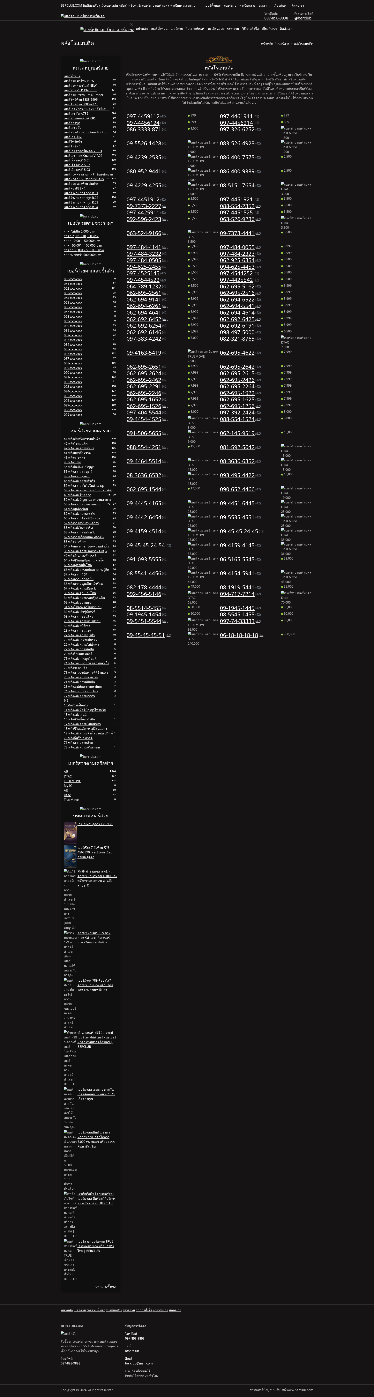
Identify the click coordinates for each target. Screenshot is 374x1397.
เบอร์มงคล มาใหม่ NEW (80, 85)
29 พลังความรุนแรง (77, 630)
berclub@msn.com (139, 1363)
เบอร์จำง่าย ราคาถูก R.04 (81, 207)
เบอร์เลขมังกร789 (76, 113)
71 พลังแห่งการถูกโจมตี (80, 658)
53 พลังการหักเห (75, 541)
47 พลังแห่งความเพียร (79, 448)
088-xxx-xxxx (73, 363)
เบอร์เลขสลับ (72, 127)
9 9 (66, 700)
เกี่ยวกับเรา (281, 5)
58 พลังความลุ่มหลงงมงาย (82, 504)
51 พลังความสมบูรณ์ (78, 471)
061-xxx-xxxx (73, 284)
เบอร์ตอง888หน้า (75, 188)
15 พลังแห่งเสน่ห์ (75, 714)
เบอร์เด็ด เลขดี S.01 (77, 160)
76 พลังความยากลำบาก (80, 742)
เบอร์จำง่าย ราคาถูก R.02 (81, 198)
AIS (66, 771)
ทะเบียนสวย (247, 5)
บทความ (265, 5)
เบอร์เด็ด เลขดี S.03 (77, 169)
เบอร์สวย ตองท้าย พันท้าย (81, 184)
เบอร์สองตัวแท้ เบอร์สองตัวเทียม (85, 132)
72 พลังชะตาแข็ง (75, 668)
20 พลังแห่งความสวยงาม (81, 677)
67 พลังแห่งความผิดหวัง (80, 588)
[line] (311, 5)
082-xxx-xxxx (73, 335)
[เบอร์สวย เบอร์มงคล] (83, 15)
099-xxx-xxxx (73, 414)
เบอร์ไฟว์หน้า (73, 141)
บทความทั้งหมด (106, 1286)
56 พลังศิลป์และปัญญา (79, 467)
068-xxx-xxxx (73, 316)
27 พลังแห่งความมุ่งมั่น (79, 635)
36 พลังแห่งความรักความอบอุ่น (85, 551)
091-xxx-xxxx (73, 377)
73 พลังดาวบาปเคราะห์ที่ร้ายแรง (86, 672)
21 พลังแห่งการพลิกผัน (79, 682)
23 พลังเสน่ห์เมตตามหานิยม (83, 686)
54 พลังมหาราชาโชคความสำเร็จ (86, 546)
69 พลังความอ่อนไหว (78, 616)
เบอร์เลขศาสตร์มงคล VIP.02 (83, 155)
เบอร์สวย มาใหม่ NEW (79, 81)
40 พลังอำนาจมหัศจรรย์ (80, 556)
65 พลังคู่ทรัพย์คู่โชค (78, 565)
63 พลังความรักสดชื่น (79, 579)
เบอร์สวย (230, 5)
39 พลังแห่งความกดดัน (79, 513)
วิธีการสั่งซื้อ (250, 28)
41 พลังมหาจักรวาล (77, 453)
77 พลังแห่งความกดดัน (79, 696)
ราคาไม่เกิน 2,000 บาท (79, 231)
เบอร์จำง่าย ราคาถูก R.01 (81, 193)
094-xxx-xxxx (73, 391)
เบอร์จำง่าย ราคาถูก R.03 (81, 202)
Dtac (67, 795)
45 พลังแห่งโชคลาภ (77, 495)
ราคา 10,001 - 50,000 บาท (82, 241)
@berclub (302, 18)
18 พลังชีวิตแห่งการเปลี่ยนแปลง (85, 728)
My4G (68, 786)
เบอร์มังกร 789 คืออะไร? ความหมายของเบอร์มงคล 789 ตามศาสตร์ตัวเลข (95, 985)
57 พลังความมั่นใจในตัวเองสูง (84, 485)
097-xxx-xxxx (73, 405)
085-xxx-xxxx (73, 349)
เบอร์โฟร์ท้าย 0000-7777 (81, 104)
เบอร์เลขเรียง (73, 137)
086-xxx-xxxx (73, 354)
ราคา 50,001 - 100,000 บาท (83, 245)
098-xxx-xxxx (73, 410)
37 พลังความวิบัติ (75, 574)
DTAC (68, 776)
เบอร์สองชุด (72, 123)
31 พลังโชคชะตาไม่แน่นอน (82, 607)
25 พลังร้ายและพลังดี (78, 654)
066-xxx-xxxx (73, 307)
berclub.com (71, 5)
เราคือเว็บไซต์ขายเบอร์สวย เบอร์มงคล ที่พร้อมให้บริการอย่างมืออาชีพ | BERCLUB (97, 1198)
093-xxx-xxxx (73, 386)
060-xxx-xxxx (73, 279)
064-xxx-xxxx (73, 298)
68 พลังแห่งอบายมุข (77, 602)
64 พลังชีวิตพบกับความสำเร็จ (84, 560)
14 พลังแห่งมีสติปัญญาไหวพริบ (85, 710)
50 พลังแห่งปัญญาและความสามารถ (88, 499)
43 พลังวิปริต (72, 462)
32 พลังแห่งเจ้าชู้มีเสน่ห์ (79, 612)
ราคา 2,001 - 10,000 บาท (81, 236)
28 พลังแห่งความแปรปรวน (82, 621)
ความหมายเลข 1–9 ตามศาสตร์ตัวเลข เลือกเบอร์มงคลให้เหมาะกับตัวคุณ (94, 937)
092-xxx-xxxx (73, 382)
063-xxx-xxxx (73, 293)
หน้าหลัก (142, 28)
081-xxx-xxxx (73, 330)
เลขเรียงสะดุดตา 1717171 (95, 824)
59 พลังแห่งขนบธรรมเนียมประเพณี (88, 490)
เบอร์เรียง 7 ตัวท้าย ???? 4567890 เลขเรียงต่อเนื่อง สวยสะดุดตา (95, 852)
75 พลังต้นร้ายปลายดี (78, 738)
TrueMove (71, 800)
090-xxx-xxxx (73, 372)
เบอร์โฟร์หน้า (73, 146)
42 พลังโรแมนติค (76, 443)
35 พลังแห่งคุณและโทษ (80, 593)
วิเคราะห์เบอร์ (195, 28)
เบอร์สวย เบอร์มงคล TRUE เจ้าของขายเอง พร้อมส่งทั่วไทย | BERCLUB (96, 1246)
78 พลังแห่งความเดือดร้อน (82, 747)
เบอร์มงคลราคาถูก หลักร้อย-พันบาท (88, 174)
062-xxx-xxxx (73, 288)
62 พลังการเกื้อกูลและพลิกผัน (84, 537)
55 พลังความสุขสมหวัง (79, 532)
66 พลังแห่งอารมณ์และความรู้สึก (86, 570)
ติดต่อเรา (298, 5)
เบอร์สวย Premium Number (83, 95)
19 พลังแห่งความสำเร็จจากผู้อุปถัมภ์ (88, 733)
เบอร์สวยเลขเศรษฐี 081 (80, 118)
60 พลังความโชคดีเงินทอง (82, 518)
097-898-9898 (276, 18)
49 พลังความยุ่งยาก (77, 476)
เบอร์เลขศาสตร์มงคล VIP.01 (83, 151)
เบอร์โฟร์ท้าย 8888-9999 (81, 99)
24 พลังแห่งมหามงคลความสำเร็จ (86, 663)
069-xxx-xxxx (73, 321)
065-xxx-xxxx (73, 302)
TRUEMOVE (72, 781)
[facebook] (308, 5)
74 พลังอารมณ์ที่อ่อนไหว (81, 691)
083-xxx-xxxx (73, 340)
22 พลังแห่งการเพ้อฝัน (79, 649)
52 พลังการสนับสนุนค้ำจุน (81, 523)
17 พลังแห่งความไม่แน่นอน (82, 724)
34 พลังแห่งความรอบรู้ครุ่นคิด (84, 598)
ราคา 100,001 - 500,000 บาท (84, 250)
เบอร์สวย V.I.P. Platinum (80, 90)
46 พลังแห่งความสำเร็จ (79, 481)
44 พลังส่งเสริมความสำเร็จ (82, 439)
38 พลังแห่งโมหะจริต (78, 527)
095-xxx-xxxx (73, 396)
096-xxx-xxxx (73, 400)
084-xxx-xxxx (73, 344)
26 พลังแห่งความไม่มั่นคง (81, 644)
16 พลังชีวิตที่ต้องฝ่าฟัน (79, 719)
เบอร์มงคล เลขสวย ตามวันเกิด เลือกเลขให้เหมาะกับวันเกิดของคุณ (96, 1094)
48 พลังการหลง (74, 457)
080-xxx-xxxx (73, 326)
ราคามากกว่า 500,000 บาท (82, 255)
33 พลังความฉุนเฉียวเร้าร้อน (83, 584)
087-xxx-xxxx (73, 358)
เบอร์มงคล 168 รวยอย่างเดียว (84, 179)
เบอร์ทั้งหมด (213, 5)
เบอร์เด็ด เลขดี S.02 (77, 165)
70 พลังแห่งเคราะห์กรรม (81, 640)
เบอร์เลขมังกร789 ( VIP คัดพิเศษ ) (86, 109)
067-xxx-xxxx (73, 312)
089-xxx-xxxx (73, 368)
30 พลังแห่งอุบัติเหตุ (77, 626)
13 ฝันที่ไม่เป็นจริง (76, 705)
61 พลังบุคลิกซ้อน (76, 509)
